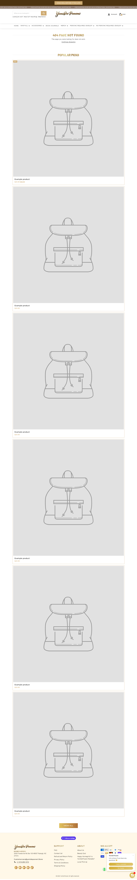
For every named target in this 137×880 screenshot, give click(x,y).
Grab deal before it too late (68, 3)
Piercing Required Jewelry (81, 25)
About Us (80, 850)
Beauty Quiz (81, 853)
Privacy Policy (59, 860)
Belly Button (42, 16)
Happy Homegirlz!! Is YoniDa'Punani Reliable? (86, 858)
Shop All (24, 25)
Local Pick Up (82, 862)
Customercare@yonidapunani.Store (28, 859)
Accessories (37, 25)
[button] (132, 875)
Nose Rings (34, 16)
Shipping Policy (59, 866)
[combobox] (30, 13)
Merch (64, 25)
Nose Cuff (27, 16)
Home (16, 26)
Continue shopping (68, 42)
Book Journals (52, 26)
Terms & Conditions (61, 863)
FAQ (55, 850)
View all (68, 825)
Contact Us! (58, 853)
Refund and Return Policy (63, 856)
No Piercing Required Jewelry (109, 25)
